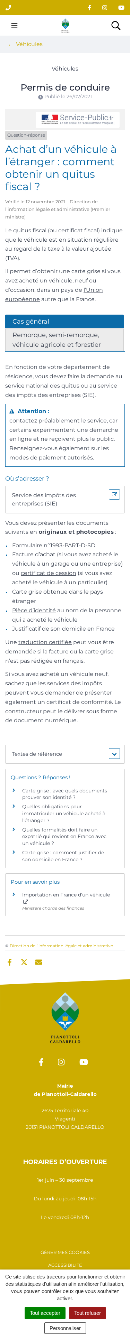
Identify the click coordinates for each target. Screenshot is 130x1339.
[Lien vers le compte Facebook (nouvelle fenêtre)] (89, 7)
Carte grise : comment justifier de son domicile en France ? (63, 856)
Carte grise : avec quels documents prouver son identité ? (64, 794)
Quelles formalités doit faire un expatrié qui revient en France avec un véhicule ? (64, 836)
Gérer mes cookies (65, 1252)
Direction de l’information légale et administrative (61, 945)
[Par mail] (38, 961)
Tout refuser (87, 1313)
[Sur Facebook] (9, 961)
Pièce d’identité (34, 610)
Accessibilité (65, 1265)
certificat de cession (48, 573)
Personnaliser (65, 1328)
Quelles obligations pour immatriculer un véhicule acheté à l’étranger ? (63, 813)
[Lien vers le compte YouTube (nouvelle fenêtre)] (121, 7)
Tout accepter (45, 1313)
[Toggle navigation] (14, 25)
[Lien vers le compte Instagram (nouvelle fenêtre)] (105, 7)
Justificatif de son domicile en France (63, 628)
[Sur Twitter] (24, 961)
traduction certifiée (45, 642)
